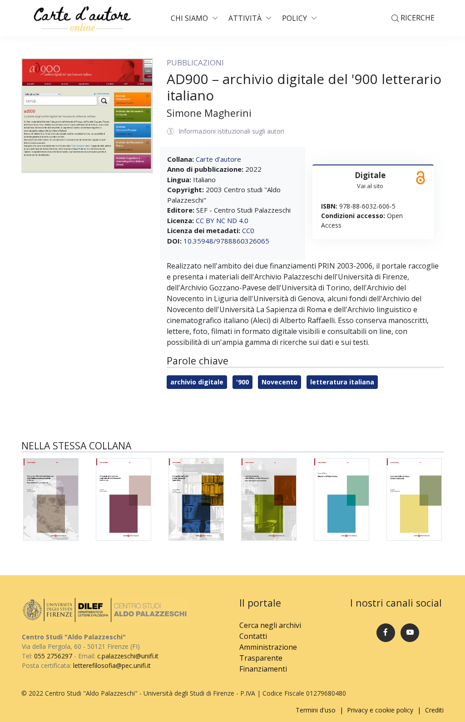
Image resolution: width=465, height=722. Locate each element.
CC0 (248, 230)
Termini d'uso (316, 710)
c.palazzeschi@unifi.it (127, 656)
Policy (294, 18)
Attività (245, 18)
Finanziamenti (263, 669)
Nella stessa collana (76, 445)
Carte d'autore (218, 159)
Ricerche (417, 18)
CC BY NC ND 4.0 (222, 220)
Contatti (253, 636)
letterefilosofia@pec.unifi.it (112, 665)
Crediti (434, 710)
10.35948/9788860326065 (226, 240)
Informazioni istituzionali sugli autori (231, 131)
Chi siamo (189, 18)
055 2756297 (53, 656)
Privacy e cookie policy (380, 710)
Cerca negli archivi (270, 625)
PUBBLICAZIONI (195, 62)
